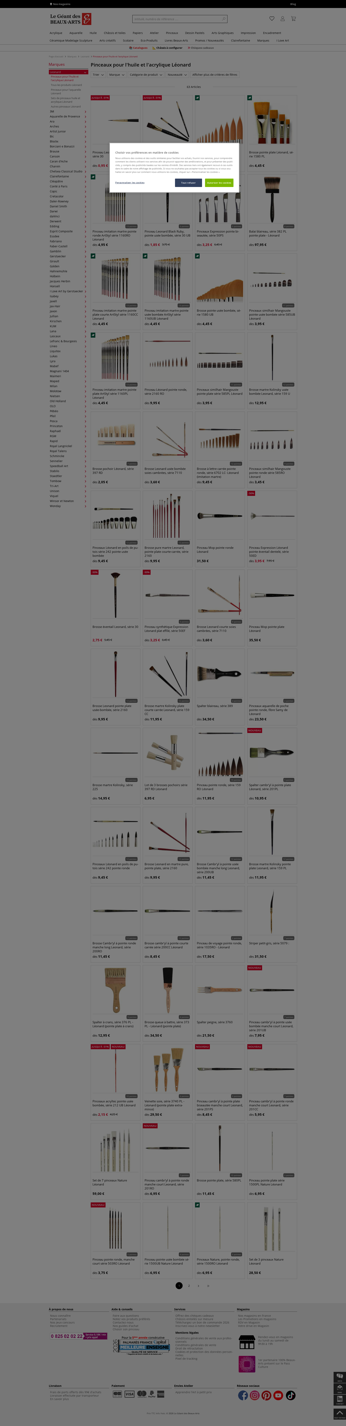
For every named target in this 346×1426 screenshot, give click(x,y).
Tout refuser (188, 182)
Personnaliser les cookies (129, 182)
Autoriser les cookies (219, 182)
